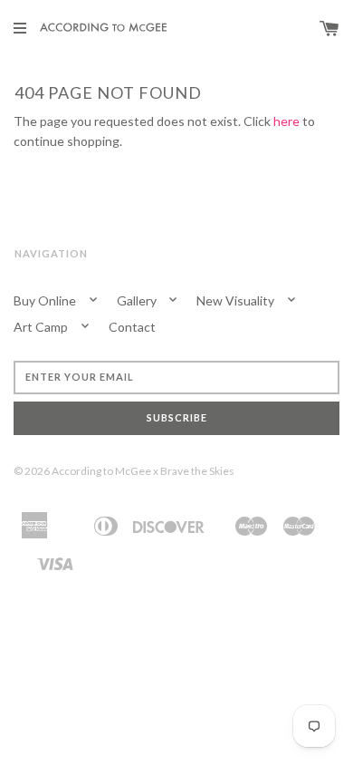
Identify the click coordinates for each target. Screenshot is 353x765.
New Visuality (236, 300)
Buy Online (46, 300)
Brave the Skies (197, 471)
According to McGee (101, 471)
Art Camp (42, 326)
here (286, 121)
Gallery (138, 300)
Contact (132, 326)
